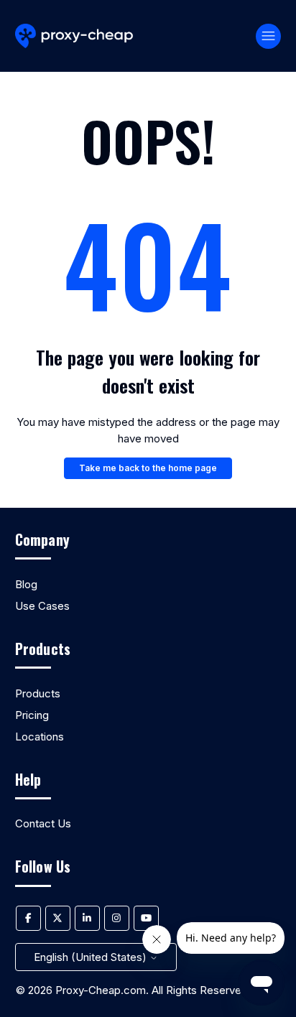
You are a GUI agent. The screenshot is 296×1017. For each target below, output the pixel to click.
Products (37, 693)
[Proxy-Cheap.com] (74, 36)
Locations (39, 736)
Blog (26, 584)
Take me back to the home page (148, 468)
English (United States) (91, 957)
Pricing (32, 715)
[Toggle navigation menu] (268, 36)
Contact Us (43, 823)
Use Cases (42, 606)
